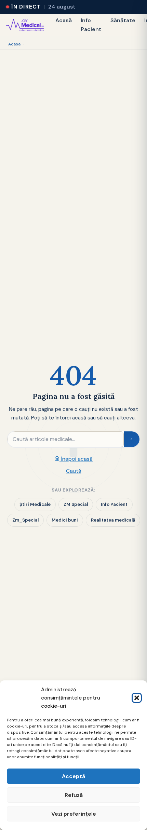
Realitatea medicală (113, 520)
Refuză (74, 795)
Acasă (63, 20)
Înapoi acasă (76, 458)
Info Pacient (91, 25)
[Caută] (131, 439)
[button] (136, 697)
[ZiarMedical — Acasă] (25, 25)
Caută (73, 470)
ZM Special (76, 504)
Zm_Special (25, 520)
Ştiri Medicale (35, 504)
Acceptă (73, 776)
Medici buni (65, 520)
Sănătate (122, 20)
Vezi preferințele (73, 813)
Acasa (14, 44)
